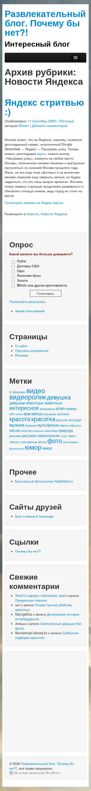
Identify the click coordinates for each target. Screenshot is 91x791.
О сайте (21, 345)
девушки (17, 403)
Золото (22, 280)
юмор (33, 447)
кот (11, 413)
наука (64, 425)
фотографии (70, 442)
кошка (19, 414)
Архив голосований (30, 310)
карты (41, 153)
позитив (26, 431)
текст (72, 435)
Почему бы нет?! (28, 551)
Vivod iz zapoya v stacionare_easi (40, 595)
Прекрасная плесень (31, 600)
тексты (14, 441)
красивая (63, 414)
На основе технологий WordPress (37, 773)
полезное (37, 431)
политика (50, 430)
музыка (16, 424)
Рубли (21, 261)
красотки (62, 420)
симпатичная (48, 435)
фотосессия (16, 448)
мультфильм (48, 424)
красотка (43, 418)
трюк (23, 442)
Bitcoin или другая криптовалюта (42, 285)
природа (65, 430)
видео (35, 390)
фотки (42, 442)
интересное (24, 408)
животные (35, 403)
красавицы (49, 414)
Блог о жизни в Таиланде (34, 516)
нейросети (75, 425)
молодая (75, 420)
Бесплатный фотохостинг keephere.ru (44, 481)
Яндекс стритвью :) (44, 107)
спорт (63, 436)
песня (14, 430)
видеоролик (27, 396)
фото (54, 440)
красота (19, 418)
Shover (23, 125)
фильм (32, 442)
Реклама (21, 355)
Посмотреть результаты (27, 301)
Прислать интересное (32, 350)
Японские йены (29, 275)
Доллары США (28, 265)
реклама (15, 436)
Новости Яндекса (54, 213)
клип (60, 408)
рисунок (29, 435)
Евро (20, 270)
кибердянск (47, 409)
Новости (32, 213)
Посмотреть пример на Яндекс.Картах (34, 202)
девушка (59, 396)
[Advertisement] (45, 701)
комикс (71, 408)
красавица (33, 413)
